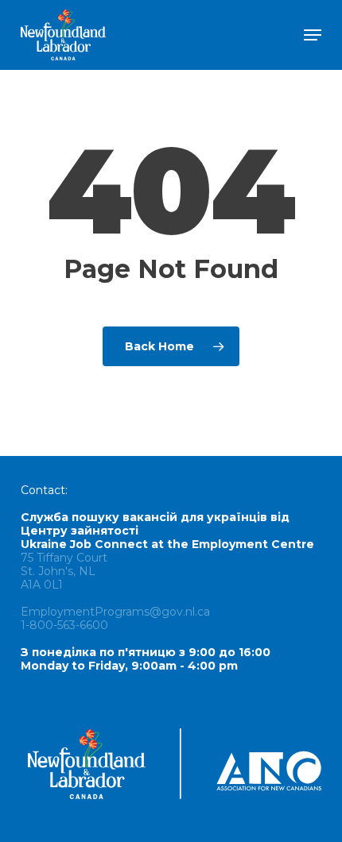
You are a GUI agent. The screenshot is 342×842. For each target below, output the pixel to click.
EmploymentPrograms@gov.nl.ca (115, 611)
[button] (312, 35)
